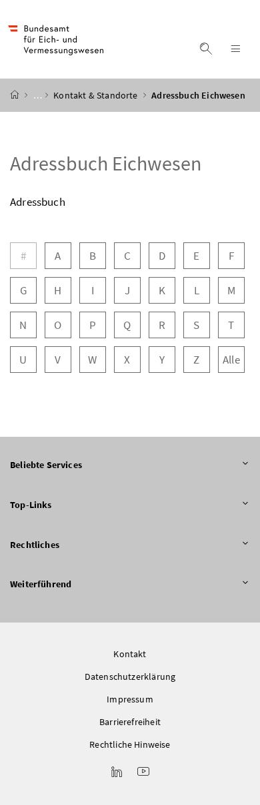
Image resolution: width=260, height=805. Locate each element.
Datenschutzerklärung (130, 676)
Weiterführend (40, 584)
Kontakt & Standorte (96, 95)
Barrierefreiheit (130, 722)
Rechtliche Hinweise (129, 744)
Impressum (130, 699)
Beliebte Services (46, 465)
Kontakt (129, 654)
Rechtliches (34, 545)
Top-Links (31, 505)
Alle (231, 359)
